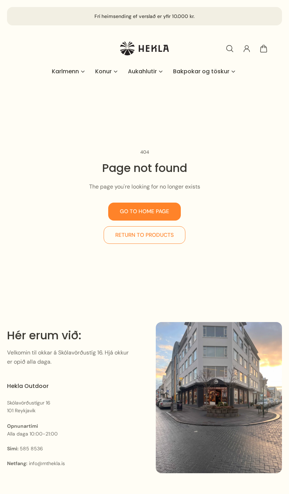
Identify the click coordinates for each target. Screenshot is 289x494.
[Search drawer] (229, 48)
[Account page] (246, 48)
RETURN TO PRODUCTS (144, 235)
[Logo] (144, 48)
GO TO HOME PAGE (144, 211)
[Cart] (263, 48)
